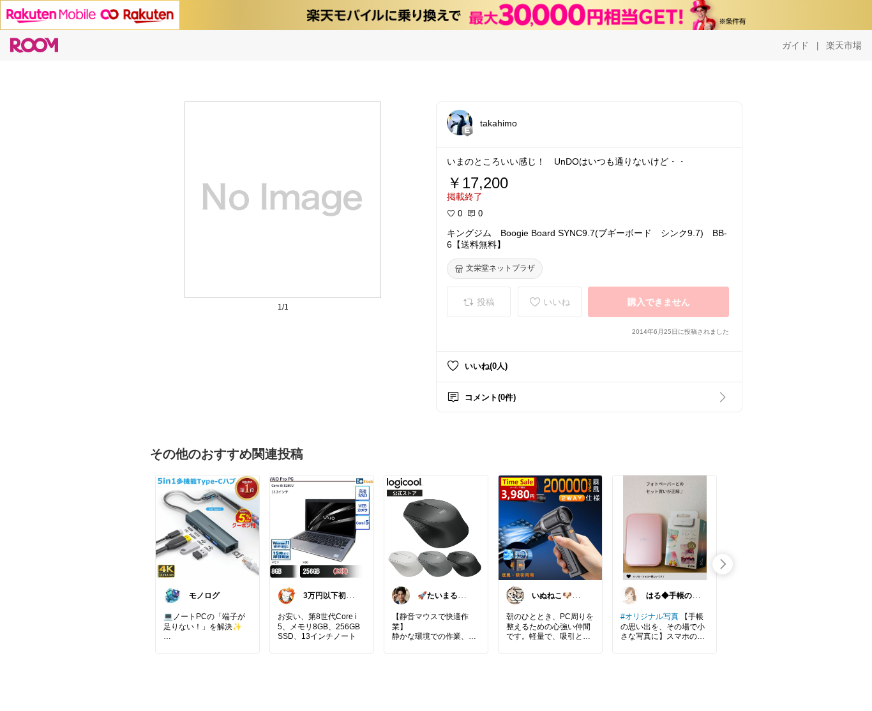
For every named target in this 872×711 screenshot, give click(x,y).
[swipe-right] (722, 564)
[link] (207, 527)
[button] (459, 122)
